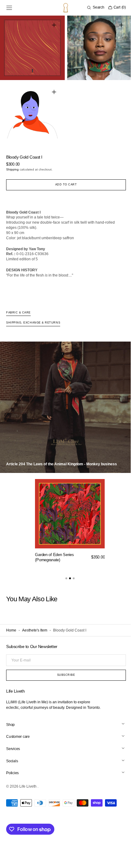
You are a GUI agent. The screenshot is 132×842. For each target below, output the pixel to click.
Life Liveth (28, 786)
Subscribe (64, 674)
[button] (9, 7)
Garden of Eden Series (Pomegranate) (54, 553)
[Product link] (70, 518)
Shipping (12, 165)
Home (11, 626)
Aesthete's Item (34, 626)
